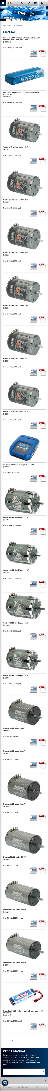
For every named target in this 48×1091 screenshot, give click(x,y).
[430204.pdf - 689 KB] (42, 53)
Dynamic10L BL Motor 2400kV (14, 857)
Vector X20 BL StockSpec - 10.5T (16, 676)
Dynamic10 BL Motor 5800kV (14, 804)
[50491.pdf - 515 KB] (24, 289)
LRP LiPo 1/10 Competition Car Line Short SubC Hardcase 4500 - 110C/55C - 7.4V (21, 39)
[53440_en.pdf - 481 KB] (42, 765)
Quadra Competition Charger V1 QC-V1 (18, 464)
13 (36, 1040)
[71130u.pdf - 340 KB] (24, 997)
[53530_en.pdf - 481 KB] (24, 840)
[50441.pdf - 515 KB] (24, 131)
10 (18, 1040)
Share (29, 3)
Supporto (7, 26)
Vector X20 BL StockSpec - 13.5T (16, 517)
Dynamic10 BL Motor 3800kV (14, 728)
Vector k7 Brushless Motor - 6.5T (15, 359)
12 (30, 1040)
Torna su (45, 1081)
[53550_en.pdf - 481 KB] (24, 946)
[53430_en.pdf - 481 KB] (24, 712)
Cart (35, 3)
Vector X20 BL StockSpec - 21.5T (16, 623)
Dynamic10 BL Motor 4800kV (14, 751)
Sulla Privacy (23, 1087)
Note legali (7, 1087)
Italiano (10, 3)
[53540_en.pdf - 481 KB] (24, 893)
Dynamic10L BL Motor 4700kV (14, 963)
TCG (36, 1087)
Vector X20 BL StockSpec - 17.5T (16, 570)
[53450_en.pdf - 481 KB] (24, 788)
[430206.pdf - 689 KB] (24, 76)
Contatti (16, 3)
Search (22, 3)
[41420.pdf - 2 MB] (24, 448)
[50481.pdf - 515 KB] (24, 236)
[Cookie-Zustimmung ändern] (5, 1083)
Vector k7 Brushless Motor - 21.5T (16, 306)
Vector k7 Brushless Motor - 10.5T (16, 412)
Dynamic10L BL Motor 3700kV (14, 910)
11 (24, 1040)
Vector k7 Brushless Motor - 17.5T (16, 253)
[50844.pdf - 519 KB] (24, 501)
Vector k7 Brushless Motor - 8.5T (15, 147)
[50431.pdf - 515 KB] (24, 342)
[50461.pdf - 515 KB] (24, 183)
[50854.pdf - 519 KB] (24, 554)
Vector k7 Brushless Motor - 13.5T (16, 200)
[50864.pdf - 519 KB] (24, 606)
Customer (42, 3)
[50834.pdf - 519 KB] (24, 659)
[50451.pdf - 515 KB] (24, 395)
